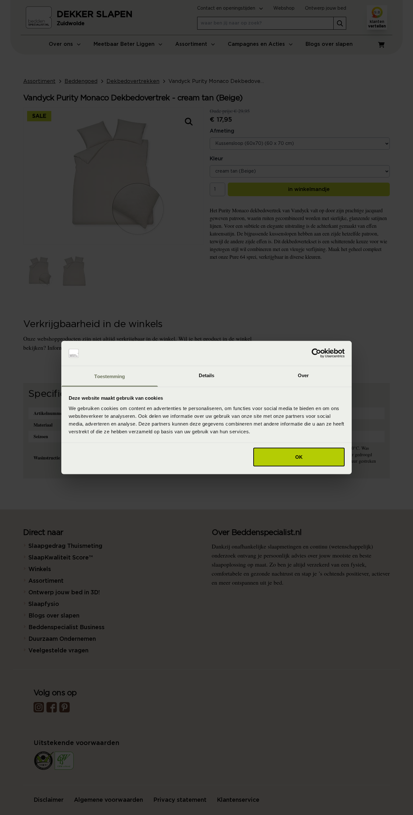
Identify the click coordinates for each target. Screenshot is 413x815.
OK (299, 457)
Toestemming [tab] (109, 376)
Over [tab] (303, 375)
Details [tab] (207, 375)
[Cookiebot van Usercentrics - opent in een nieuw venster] (316, 353)
